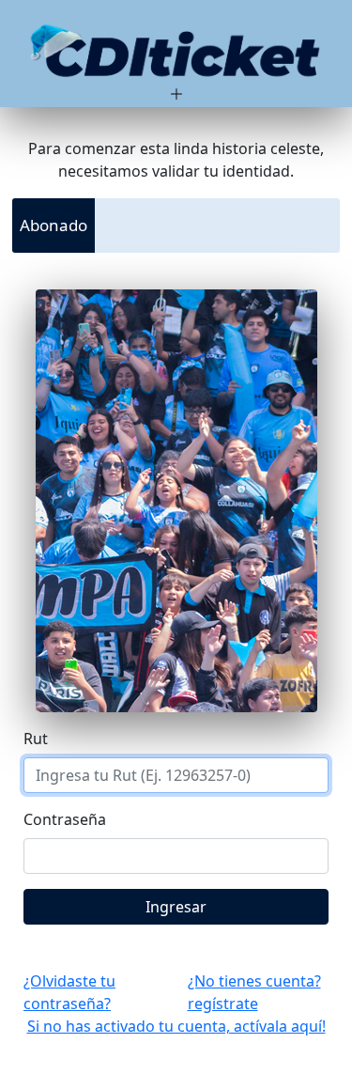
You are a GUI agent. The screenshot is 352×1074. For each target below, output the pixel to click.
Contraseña (64, 819)
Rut (35, 738)
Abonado (53, 225)
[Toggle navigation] (176, 61)
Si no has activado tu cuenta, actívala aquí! (176, 1026)
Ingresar (176, 906)
